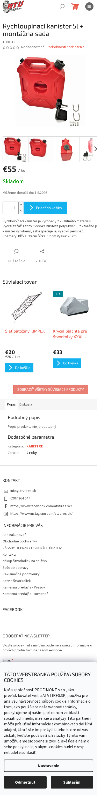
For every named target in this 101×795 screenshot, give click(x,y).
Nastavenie (48, 766)
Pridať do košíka (49, 207)
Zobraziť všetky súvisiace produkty (50, 389)
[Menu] (89, 6)
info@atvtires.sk (23, 491)
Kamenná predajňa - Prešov (24, 587)
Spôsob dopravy (15, 567)
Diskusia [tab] (25, 404)
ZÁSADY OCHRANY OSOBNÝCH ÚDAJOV (32, 548)
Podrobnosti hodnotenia (65, 47)
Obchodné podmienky (20, 541)
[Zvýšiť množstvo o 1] (21, 205)
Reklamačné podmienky (21, 574)
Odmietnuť (25, 782)
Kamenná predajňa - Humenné (25, 594)
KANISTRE (34, 446)
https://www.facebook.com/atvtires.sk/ (41, 506)
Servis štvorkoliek (17, 581)
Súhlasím (72, 782)
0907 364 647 (20, 498)
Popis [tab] (11, 404)
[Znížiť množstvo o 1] (21, 211)
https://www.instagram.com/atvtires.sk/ (41, 513)
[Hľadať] (62, 6)
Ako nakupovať (14, 535)
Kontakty (10, 554)
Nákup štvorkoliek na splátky (25, 561)
